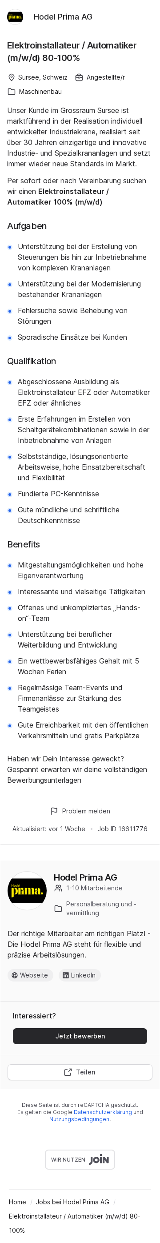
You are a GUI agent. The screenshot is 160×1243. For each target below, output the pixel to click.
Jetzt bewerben (80, 1036)
